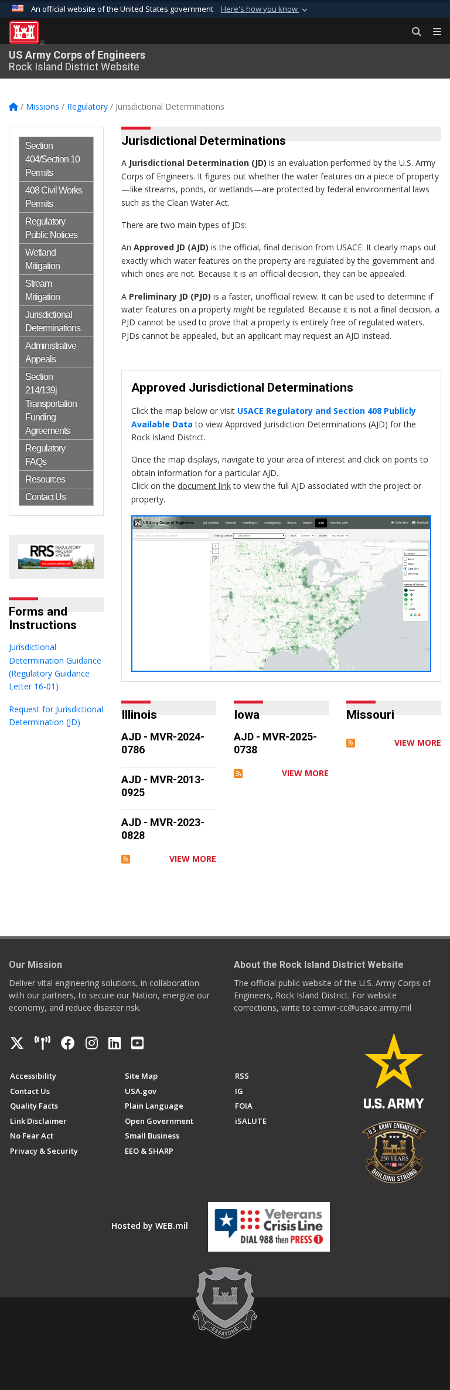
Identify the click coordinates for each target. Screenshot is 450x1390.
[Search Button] (412, 32)
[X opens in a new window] (17, 1042)
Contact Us (45, 497)
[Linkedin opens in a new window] (114, 1042)
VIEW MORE (192, 858)
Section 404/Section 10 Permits (52, 159)
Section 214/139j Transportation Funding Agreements (51, 404)
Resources (45, 479)
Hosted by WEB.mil (149, 1225)
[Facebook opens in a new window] (68, 1042)
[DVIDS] (42, 1042)
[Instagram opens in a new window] (92, 1042)
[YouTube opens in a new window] (137, 1042)
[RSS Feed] (125, 858)
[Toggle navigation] (432, 32)
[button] (265, 9)
